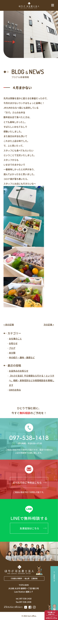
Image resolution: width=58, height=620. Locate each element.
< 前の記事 (9, 324)
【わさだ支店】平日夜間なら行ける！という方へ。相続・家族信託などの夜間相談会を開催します (31, 380)
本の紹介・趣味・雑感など (22, 357)
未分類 (12, 352)
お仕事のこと (15, 338)
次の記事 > (49, 324)
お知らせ (13, 343)
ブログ (12, 348)
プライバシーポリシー (13, 606)
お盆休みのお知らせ (18, 370)
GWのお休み (15, 389)
